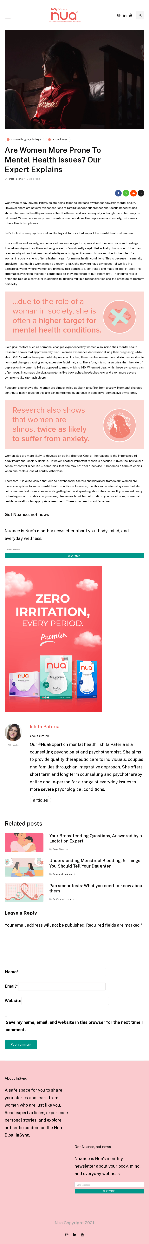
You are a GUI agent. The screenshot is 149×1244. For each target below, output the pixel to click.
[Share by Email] (141, 193)
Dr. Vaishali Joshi (62, 899)
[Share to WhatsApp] (126, 193)
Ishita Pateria (15, 178)
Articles (40, 800)
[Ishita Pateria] (13, 731)
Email (11, 986)
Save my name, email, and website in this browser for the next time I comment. (74, 1026)
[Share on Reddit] (133, 193)
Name (12, 971)
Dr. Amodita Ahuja (63, 874)
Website (13, 1000)
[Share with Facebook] (118, 193)
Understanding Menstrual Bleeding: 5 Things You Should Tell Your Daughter (94, 863)
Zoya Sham (59, 849)
